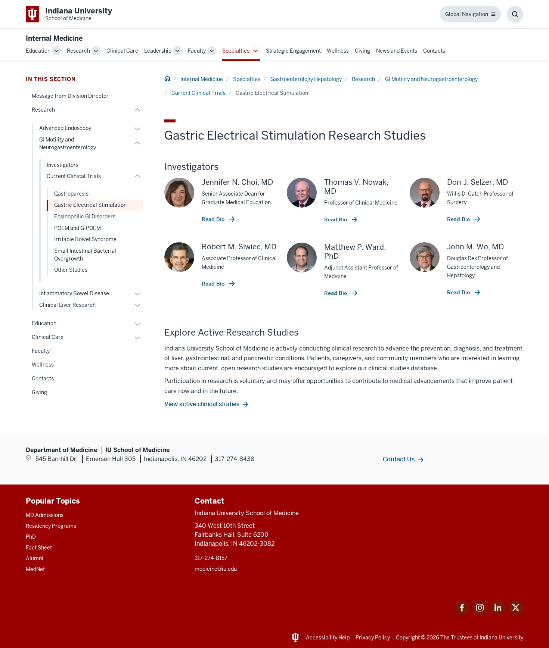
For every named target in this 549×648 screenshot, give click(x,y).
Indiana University (501, 637)
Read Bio (214, 219)
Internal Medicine (54, 38)
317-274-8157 (211, 558)
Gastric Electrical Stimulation (90, 205)
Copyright (408, 637)
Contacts (434, 50)
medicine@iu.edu (216, 569)
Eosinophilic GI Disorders (84, 216)
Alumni (34, 558)
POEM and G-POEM (77, 228)
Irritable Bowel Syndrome (85, 239)
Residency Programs (51, 526)
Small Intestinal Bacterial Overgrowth (85, 254)
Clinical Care (122, 50)
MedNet (35, 569)
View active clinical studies (201, 404)
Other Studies (70, 270)
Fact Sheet (39, 547)
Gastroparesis (71, 193)
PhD (31, 536)
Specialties (235, 50)
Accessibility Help (328, 637)
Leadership (157, 50)
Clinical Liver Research (67, 305)
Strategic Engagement (293, 50)
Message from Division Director (70, 96)
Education (38, 50)
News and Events (396, 50)
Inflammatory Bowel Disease (74, 293)
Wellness (338, 50)
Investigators (62, 165)
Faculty (197, 50)
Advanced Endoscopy (65, 128)
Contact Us (399, 459)
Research (78, 50)
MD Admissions (44, 515)
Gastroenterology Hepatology (306, 79)
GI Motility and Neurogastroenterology (431, 79)
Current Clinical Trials (198, 93)
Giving (362, 50)
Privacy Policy (373, 637)
